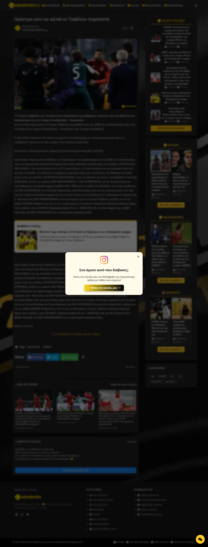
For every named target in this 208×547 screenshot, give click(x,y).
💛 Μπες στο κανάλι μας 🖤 (104, 288)
